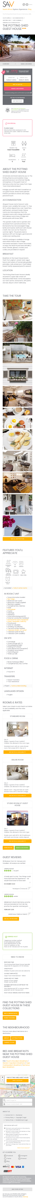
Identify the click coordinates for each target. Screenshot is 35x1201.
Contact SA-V (9, 1115)
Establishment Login (22, 1120)
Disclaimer (19, 1115)
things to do (9, 1042)
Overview (6, 64)
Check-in (11, 77)
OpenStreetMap (31, 1096)
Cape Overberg (17, 20)
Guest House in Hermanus (20, 14)
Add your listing (17, 1189)
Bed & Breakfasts (10, 1013)
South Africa (7, 18)
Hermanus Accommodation (11, 22)
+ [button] (2, 1077)
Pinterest (24, 1158)
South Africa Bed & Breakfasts (17, 1061)
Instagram (24, 1156)
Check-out (24, 77)
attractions (17, 1038)
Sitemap (25, 1197)
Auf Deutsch (17, 101)
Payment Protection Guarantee (18, 109)
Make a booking (17, 1080)
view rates (8, 848)
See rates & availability (17, 752)
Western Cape (7, 20)
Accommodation (18, 18)
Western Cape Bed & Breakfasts (14, 1063)
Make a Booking (26, 64)
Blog (8, 1161)
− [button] (2, 1080)
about (6, 1038)
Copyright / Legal (21, 1117)
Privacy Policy (9, 1117)
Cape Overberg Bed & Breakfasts (16, 1064)
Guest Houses (9, 1018)
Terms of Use (9, 1120)
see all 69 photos (17, 539)
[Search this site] (24, 4)
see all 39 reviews (11, 919)
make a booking (22, 848)
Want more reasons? (23, 1148)
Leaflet (24, 1096)
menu (27, 4)
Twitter (9, 1158)
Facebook (10, 1156)
